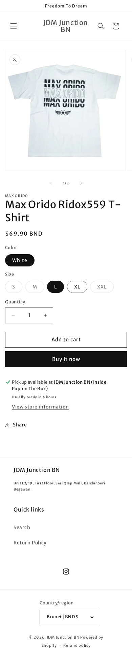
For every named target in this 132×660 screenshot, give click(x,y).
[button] (13, 26)
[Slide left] (51, 183)
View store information (40, 407)
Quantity (15, 302)
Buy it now (66, 359)
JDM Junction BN (63, 637)
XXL (105, 288)
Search (22, 527)
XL (77, 287)
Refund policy (76, 645)
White (19, 260)
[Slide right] (80, 183)
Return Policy (30, 543)
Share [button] (20, 425)
